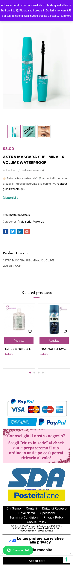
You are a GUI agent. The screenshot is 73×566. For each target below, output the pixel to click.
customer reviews (31, 170)
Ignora (67, 15)
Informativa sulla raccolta (29, 550)
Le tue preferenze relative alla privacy (40, 540)
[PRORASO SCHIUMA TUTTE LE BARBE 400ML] (54, 319)
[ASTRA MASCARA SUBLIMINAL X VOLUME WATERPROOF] (5, 231)
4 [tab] (43, 372)
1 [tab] (30, 372)
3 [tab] (38, 372)
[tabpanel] (18, 335)
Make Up (38, 221)
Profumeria (24, 221)
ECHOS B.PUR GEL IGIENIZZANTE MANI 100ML (19, 348)
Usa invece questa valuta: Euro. (43, 15)
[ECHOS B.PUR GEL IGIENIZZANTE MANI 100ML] (19, 319)
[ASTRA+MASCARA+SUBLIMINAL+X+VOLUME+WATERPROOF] (13, 231)
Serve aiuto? (21, 550)
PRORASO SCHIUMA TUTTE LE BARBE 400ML (54, 348)
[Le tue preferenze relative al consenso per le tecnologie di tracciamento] (66, 559)
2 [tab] (34, 372)
